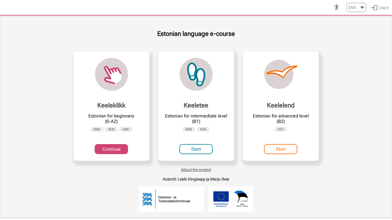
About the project (196, 169)
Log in (384, 7)
